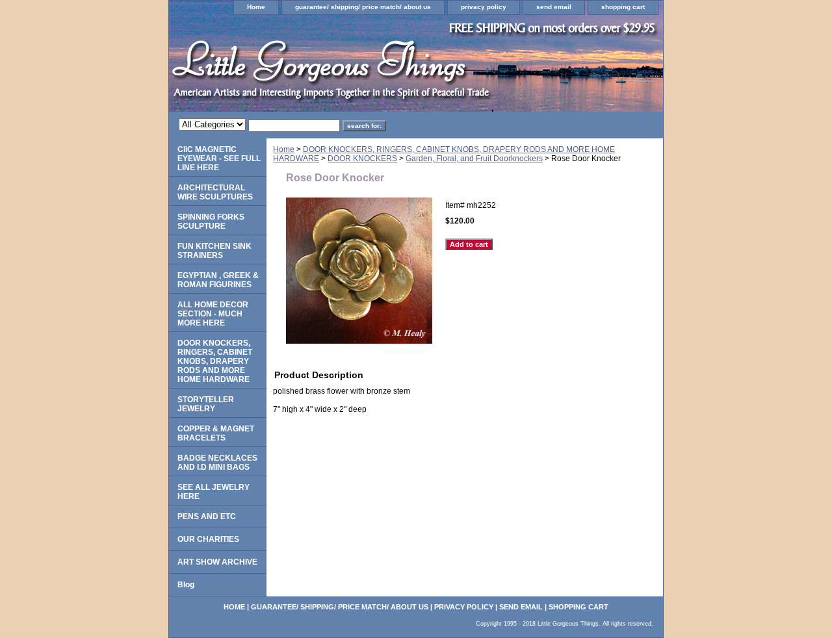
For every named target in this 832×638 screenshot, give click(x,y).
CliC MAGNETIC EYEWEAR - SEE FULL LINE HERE (219, 158)
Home (256, 6)
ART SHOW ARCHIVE (217, 562)
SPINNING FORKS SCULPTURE (210, 221)
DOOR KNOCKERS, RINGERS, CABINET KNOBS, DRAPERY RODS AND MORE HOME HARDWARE (214, 361)
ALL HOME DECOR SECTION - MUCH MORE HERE (212, 313)
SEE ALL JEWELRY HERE (213, 492)
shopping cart (623, 6)
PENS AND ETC (206, 516)
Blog (185, 584)
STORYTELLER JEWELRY (205, 404)
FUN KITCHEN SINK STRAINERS (214, 251)
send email (553, 6)
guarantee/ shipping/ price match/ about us (363, 6)
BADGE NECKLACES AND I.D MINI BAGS (217, 462)
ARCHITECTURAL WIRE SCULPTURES (215, 192)
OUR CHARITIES (208, 539)
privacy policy (483, 6)
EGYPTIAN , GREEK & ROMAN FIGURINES (218, 280)
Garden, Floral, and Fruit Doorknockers (474, 158)
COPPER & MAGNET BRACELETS (215, 433)
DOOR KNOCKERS (362, 158)
